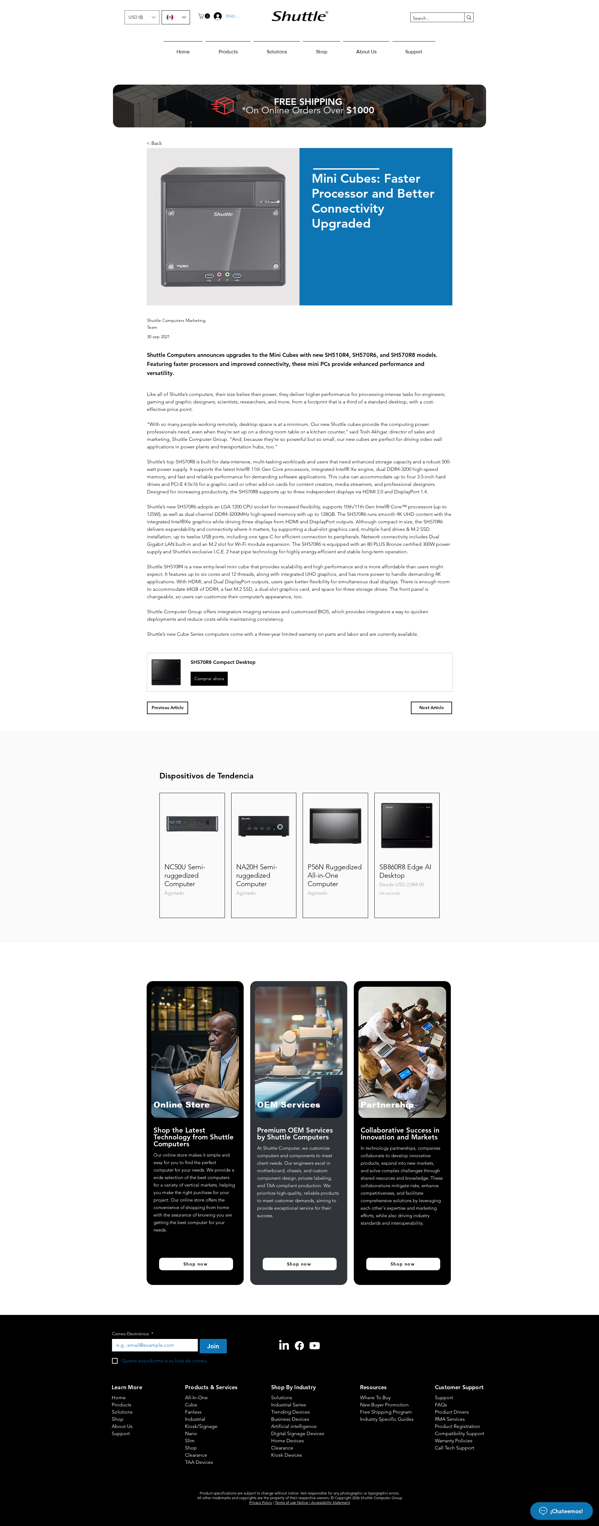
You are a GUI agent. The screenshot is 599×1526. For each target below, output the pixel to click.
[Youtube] (315, 1307)
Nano (191, 1395)
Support (121, 1395)
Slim (190, 1402)
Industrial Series (288, 1366)
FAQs (441, 1366)
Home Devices (287, 1402)
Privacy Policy (260, 1464)
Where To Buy (375, 1359)
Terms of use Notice (292, 1464)
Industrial (195, 1381)
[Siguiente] (448, 817)
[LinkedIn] (284, 1307)
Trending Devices (290, 1373)
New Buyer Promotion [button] (382, 1366)
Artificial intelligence (293, 1388)
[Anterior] (150, 817)
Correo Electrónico (132, 1295)
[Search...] (468, 17)
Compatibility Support (457, 1395)
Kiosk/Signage (201, 1388)
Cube (191, 1366)
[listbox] (141, 17)
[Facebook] (299, 1307)
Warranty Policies (453, 1402)
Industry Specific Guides (382, 1381)
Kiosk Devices (286, 1417)
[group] (299, 817)
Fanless (193, 1373)
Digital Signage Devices (293, 1395)
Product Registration (457, 1388)
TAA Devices (199, 1424)
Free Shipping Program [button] (382, 1373)
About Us (122, 1388)
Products (121, 1366)
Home (119, 1359)
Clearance (196, 1417)
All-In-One (196, 1359)
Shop (118, 1381)
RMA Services (450, 1381)
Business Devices (290, 1381)
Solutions (122, 1373)
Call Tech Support (454, 1409)
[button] (141, 17)
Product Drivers (452, 1373)
